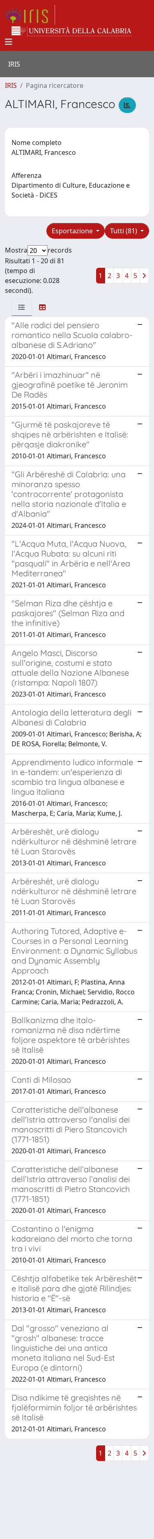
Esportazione (73, 230)
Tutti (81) (124, 230)
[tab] (21, 307)
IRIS (11, 85)
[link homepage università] (72, 31)
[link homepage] (30, 15)
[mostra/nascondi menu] (8, 42)
